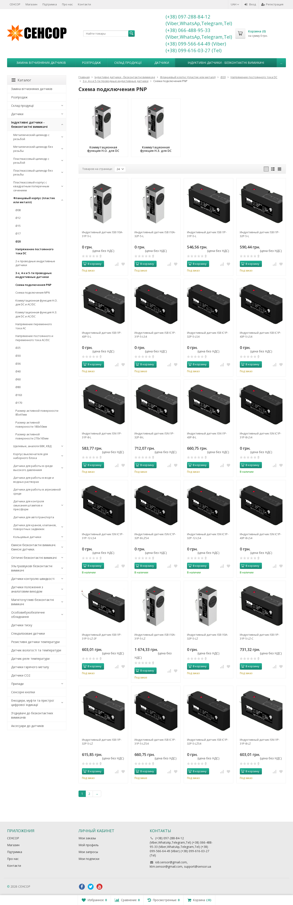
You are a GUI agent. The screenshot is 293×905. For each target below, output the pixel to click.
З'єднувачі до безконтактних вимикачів (32, 715)
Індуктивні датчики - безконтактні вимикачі (226, 63)
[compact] (279, 169)
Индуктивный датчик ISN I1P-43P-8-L (207, 435)
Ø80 (18, 387)
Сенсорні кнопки (23, 692)
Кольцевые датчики (27, 537)
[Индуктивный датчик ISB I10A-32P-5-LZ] (208, 605)
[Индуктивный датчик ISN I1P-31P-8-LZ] (261, 710)
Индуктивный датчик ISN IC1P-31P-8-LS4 (260, 435)
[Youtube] (99, 886)
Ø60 (18, 379)
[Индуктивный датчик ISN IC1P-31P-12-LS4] (103, 504)
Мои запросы (88, 852)
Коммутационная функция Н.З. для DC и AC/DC (36, 314)
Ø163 (18, 395)
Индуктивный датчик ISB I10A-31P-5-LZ (154, 636)
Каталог (24, 80)
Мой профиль (89, 845)
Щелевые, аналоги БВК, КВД (32, 446)
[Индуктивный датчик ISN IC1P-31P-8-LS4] (261, 404)
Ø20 (18, 241)
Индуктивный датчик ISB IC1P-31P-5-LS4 (155, 334)
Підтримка (49, 4)
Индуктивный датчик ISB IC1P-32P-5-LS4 (207, 334)
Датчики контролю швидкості (32, 579)
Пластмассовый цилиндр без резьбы (33, 173)
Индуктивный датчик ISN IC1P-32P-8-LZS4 (155, 536)
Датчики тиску (21, 625)
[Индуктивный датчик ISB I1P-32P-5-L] (261, 202)
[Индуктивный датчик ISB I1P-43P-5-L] (103, 303)
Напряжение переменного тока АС (33, 326)
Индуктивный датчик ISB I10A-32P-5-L (154, 234)
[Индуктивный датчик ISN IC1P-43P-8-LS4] (261, 504)
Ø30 (18, 356)
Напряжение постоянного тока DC (34, 251)
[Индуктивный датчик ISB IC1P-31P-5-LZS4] (155, 710)
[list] (272, 169)
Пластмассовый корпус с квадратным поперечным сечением (31, 186)
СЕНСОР (15, 4)
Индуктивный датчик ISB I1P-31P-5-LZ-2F (101, 636)
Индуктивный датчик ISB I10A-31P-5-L (102, 234)
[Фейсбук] (82, 886)
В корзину (94, 264)
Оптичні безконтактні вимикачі (34, 558)
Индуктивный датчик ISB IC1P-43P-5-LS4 (260, 334)
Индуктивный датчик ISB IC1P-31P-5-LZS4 (155, 741)
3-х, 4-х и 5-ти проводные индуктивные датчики (33, 275)
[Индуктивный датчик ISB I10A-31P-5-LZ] (155, 605)
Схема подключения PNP (33, 285)
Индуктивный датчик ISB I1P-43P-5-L (101, 334)
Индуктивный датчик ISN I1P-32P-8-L (154, 435)
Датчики (161, 63)
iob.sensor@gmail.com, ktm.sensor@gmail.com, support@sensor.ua (180, 864)
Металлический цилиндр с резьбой (31, 137)
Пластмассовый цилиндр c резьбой (31, 161)
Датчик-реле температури (30, 659)
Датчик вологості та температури (36, 650)
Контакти (84, 4)
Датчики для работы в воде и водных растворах (33, 480)
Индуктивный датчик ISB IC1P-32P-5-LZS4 (207, 741)
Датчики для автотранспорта (33, 517)
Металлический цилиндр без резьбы (33, 149)
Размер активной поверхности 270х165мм (31, 436)
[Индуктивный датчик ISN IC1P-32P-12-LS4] (208, 504)
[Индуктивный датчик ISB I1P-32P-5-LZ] (103, 710)
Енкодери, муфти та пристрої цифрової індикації (32, 702)
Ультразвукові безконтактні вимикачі (31, 568)
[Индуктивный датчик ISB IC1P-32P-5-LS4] (208, 303)
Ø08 (18, 210)
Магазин (31, 4)
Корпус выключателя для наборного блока (30, 456)
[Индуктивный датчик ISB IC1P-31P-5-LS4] (155, 303)
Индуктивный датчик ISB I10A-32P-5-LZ (207, 636)
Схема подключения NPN (32, 292)
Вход (252, 4)
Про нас (67, 4)
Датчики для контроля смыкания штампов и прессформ (28, 505)
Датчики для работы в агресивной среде (37, 491)
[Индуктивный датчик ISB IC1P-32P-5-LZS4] (208, 710)
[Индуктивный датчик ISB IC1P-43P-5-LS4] (261, 303)
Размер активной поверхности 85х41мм (36, 413)
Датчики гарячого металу (30, 667)
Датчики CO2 (20, 675)
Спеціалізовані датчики (28, 633)
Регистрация (274, 4)
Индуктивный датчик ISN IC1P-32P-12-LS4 (207, 536)
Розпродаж (91, 63)
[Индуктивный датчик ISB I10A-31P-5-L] (103, 202)
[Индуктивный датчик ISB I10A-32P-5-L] (155, 202)
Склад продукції (128, 63)
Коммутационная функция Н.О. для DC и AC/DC (36, 302)
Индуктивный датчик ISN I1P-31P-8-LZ (259, 741)
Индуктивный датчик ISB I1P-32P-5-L (259, 234)
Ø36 (18, 364)
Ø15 (18, 226)
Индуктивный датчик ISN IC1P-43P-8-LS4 (260, 536)
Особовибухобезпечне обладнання (28, 614)
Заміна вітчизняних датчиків (41, 63)
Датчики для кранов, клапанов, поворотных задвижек (34, 527)
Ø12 (18, 218)
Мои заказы (87, 838)
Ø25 (18, 348)
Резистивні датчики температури (35, 642)
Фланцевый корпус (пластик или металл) (34, 200)
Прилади (17, 684)
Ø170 (18, 403)
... (281, 63)
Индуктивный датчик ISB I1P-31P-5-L (207, 234)
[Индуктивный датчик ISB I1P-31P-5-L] (208, 202)
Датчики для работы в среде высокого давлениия (33, 468)
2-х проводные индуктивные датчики (35, 263)
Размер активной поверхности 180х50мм (31, 424)
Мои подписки (89, 859)
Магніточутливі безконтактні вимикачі (32, 602)
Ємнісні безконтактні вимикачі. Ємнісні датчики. (33, 547)
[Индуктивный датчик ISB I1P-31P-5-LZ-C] (261, 605)
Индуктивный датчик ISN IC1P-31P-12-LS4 (102, 536)
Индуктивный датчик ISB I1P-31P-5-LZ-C (259, 636)
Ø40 (18, 371)
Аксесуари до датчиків (27, 726)
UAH (234, 4)
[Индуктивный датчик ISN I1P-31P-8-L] (103, 404)
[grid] (266, 169)
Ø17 (18, 233)
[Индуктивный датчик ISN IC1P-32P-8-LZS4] (155, 504)
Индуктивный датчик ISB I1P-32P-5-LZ (101, 741)
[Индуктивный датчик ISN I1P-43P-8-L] (208, 404)
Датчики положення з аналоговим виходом (27, 589)
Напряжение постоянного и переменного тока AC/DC (34, 338)
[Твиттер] (90, 886)
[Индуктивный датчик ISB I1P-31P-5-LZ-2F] (103, 605)
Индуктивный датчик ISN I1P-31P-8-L (102, 435)
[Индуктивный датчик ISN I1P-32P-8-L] (155, 404)
